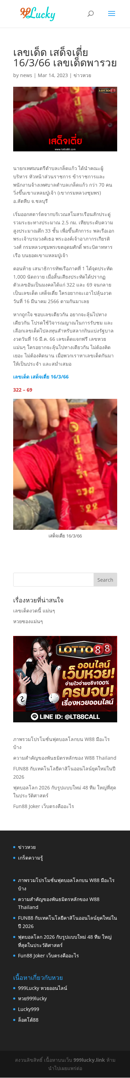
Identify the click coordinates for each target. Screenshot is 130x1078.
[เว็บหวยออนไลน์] (65, 720)
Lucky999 (28, 1009)
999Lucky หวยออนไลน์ (42, 988)
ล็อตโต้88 (28, 1019)
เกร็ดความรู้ (30, 857)
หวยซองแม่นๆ (28, 621)
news (26, 75)
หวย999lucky (32, 998)
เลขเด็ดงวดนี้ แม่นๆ (34, 610)
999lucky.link (89, 1060)
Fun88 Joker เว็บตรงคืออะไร (43, 806)
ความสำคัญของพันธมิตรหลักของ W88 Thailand (64, 757)
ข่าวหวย (82, 75)
